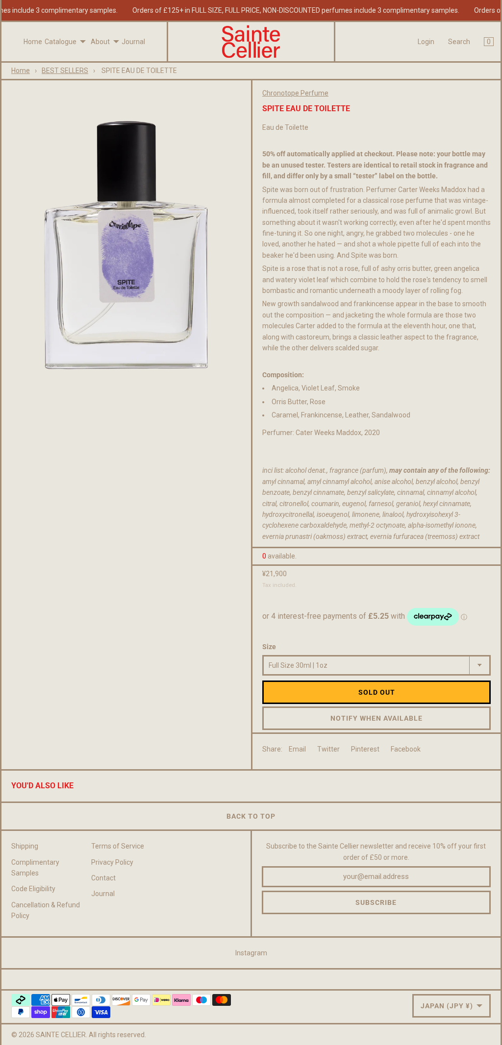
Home (33, 42)
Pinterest (365, 749)
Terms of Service (117, 846)
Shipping (24, 846)
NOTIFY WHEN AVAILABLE (376, 718)
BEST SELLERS (65, 70)
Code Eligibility (33, 889)
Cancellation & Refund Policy (45, 910)
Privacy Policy (112, 862)
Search (459, 42)
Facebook (406, 749)
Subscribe (376, 902)
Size (269, 647)
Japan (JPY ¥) (447, 1006)
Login (426, 42)
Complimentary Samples (35, 867)
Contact (103, 878)
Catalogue (60, 42)
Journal (133, 42)
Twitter (328, 749)
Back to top (251, 816)
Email (297, 749)
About (100, 42)
